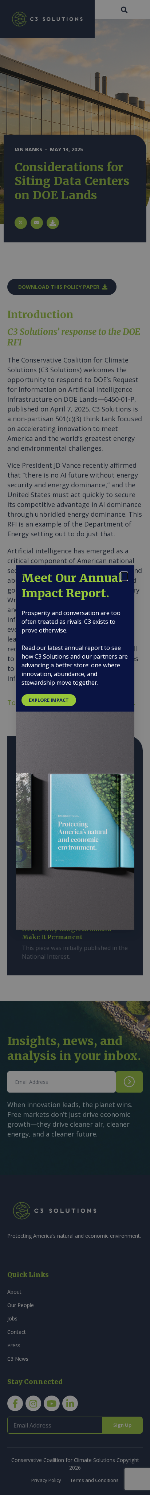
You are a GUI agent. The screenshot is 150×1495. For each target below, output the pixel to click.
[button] (124, 576)
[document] (75, 747)
